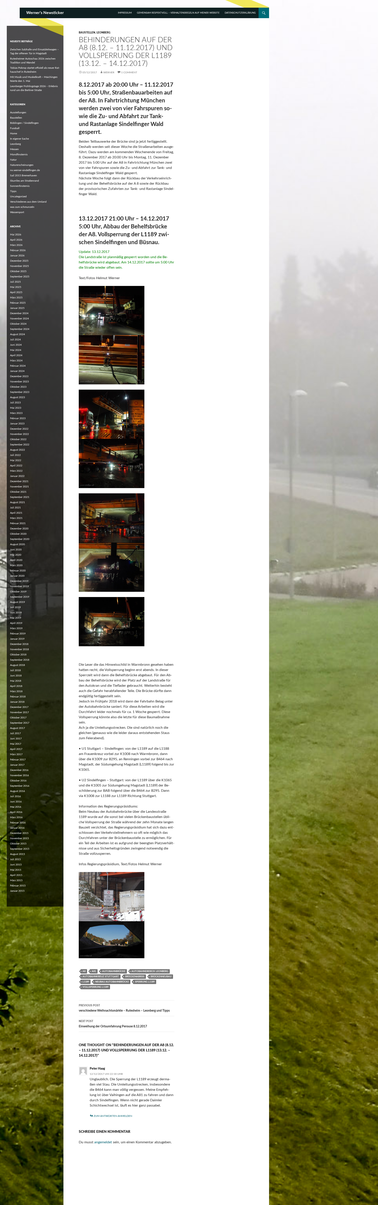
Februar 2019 (18, 633)
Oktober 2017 (18, 717)
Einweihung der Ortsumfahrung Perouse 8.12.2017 (113, 1024)
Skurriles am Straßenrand (24, 180)
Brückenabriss (134, 976)
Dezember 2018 (19, 644)
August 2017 (17, 728)
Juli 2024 (15, 339)
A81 (94, 971)
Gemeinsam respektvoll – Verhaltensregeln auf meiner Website (178, 13)
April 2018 (16, 686)
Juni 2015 (16, 864)
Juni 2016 (16, 801)
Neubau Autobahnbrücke (112, 982)
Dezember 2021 (19, 481)
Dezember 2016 (19, 770)
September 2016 (19, 786)
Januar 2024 (17, 371)
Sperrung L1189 (145, 982)
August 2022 (17, 449)
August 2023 (17, 397)
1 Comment (129, 72)
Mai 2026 (15, 234)
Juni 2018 (16, 675)
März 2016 (16, 817)
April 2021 (16, 512)
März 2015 (16, 880)
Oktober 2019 (18, 591)
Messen (14, 149)
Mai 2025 (15, 287)
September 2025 (19, 276)
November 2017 (19, 712)
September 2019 (19, 596)
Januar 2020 (17, 575)
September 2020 (19, 539)
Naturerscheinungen (21, 165)
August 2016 (17, 791)
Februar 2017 (18, 759)
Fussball (14, 128)
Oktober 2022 (18, 439)
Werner (108, 72)
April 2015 (16, 875)
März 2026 (16, 245)
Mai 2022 (15, 460)
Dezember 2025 (19, 260)
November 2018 (19, 649)
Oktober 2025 (18, 271)
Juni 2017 (16, 738)
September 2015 (19, 849)
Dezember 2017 (19, 707)
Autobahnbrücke (113, 971)
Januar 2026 (17, 255)
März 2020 (16, 565)
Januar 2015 (17, 891)
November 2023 (19, 381)
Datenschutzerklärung (240, 13)
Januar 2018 (17, 702)
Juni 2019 (16, 612)
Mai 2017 (15, 744)
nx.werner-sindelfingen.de (25, 170)
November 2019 (19, 586)
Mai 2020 (15, 554)
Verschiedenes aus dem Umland (28, 201)
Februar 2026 (18, 250)
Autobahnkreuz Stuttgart (100, 976)
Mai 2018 (15, 681)
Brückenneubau (161, 976)
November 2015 (19, 838)
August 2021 (17, 502)
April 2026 (16, 239)
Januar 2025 (17, 308)
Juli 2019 (15, 607)
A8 (84, 971)
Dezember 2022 (19, 428)
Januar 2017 (17, 765)
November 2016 (19, 775)
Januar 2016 (17, 828)
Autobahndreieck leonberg (149, 971)
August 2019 (17, 602)
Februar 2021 (18, 523)
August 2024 (17, 334)
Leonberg (103, 32)
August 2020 (17, 544)
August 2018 (17, 665)
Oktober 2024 (18, 323)
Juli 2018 (15, 670)
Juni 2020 (16, 549)
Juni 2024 (16, 344)
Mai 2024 (15, 350)
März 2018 (16, 691)
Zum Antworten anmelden (113, 1116)
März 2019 (16, 628)
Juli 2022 (15, 455)
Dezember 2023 (19, 376)
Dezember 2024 (19, 313)
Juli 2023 (15, 402)
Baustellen (87, 32)
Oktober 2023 (18, 386)
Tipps (13, 191)
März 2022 (16, 470)
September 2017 (19, 723)
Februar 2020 (18, 570)
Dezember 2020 (19, 528)
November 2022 (19, 434)
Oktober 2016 (18, 780)
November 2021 (19, 486)
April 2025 (16, 292)
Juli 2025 (15, 281)
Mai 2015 (15, 870)
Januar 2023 (17, 423)
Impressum (125, 13)
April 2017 (16, 749)
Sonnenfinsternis (20, 186)
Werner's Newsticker (45, 13)
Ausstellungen (18, 112)
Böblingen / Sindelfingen (24, 123)
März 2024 (16, 360)
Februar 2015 (18, 885)
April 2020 (16, 560)
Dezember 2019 (19, 581)
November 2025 (19, 266)
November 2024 (19, 318)
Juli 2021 (15, 507)
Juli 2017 (15, 733)
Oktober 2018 (18, 654)
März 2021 (16, 518)
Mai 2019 (15, 618)
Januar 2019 (17, 639)
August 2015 (17, 854)
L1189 (85, 982)
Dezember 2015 (19, 833)
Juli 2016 (15, 796)
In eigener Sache (19, 138)
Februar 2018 (18, 696)
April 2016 (16, 812)
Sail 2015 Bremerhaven (23, 175)
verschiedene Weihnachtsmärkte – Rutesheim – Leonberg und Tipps (124, 1008)
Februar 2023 (18, 418)
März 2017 (16, 754)
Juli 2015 (15, 859)
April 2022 (16, 465)
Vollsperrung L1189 (95, 987)
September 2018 (19, 660)
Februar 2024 (18, 365)
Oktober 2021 (18, 491)
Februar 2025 (18, 302)
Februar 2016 (18, 822)
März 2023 (16, 413)
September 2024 (19, 329)
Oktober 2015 (18, 843)
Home (13, 133)
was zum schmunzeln (22, 207)
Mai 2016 (15, 807)
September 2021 (19, 497)
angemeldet (103, 1142)
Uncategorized (18, 196)
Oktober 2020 (18, 533)
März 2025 (16, 297)
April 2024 (16, 355)
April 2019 (16, 623)
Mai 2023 (15, 407)
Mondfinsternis (19, 154)
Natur (13, 159)
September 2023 (19, 392)
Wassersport (17, 212)
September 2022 (19, 444)
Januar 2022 (17, 476)
